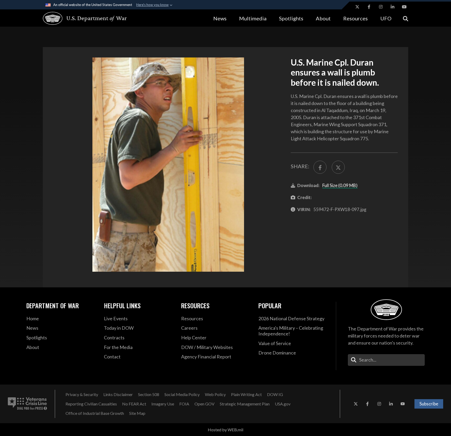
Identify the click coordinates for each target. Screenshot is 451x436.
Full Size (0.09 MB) (340, 185)
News (220, 18)
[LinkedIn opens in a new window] (392, 7)
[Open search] (405, 18)
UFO (385, 18)
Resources (355, 18)
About (323, 18)
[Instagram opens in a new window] (381, 7)
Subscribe (428, 403)
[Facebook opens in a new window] (369, 7)
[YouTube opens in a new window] (404, 7)
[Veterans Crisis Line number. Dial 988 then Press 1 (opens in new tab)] (27, 403)
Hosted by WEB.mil (225, 429)
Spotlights (291, 18)
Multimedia (252, 18)
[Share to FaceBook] (320, 167)
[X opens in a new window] (357, 7)
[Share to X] (338, 167)
